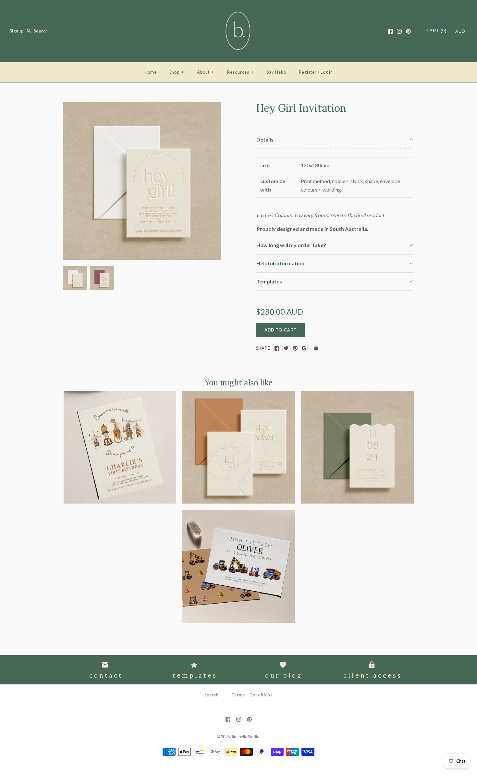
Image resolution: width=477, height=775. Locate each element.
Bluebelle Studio (244, 736)
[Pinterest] (408, 31)
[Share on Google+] (305, 348)
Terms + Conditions (252, 694)
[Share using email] (315, 348)
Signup (17, 30)
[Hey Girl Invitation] (142, 106)
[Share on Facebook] (277, 348)
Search (211, 694)
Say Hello (276, 72)
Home (150, 72)
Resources (240, 72)
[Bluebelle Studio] (238, 10)
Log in (327, 72)
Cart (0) (436, 30)
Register (308, 72)
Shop (176, 72)
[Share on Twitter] (286, 348)
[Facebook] (390, 31)
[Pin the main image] (295, 348)
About (205, 72)
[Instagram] (399, 31)
